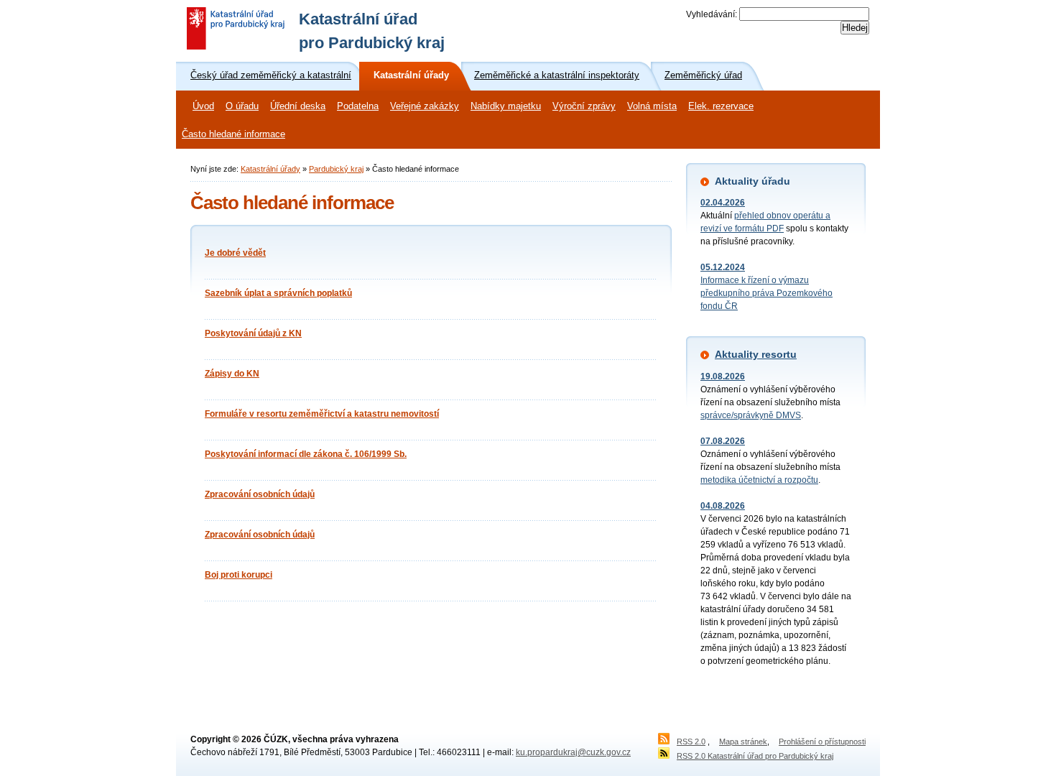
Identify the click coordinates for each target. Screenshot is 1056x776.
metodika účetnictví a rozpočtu (759, 480)
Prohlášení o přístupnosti (822, 741)
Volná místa (652, 106)
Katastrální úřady (270, 169)
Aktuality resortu (756, 354)
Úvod (203, 106)
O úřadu (242, 106)
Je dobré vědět (235, 253)
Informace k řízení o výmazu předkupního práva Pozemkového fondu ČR (766, 293)
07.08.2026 (722, 441)
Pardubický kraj (336, 169)
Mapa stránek (743, 741)
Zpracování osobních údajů (260, 494)
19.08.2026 (722, 376)
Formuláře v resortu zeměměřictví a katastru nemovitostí (322, 414)
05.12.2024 (722, 267)
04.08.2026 (722, 506)
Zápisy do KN (232, 374)
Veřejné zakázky (424, 106)
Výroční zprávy (584, 106)
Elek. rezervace (721, 106)
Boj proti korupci (238, 575)
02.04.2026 (722, 203)
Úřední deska (297, 106)
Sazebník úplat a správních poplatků (278, 293)
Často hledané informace (233, 134)
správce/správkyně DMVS (750, 415)
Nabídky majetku (506, 106)
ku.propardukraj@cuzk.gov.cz (573, 752)
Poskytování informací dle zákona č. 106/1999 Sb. (306, 454)
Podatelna (358, 106)
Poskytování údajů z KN (253, 333)
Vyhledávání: (711, 14)
